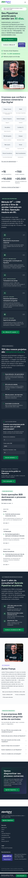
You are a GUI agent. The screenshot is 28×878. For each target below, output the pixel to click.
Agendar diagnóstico (8, 39)
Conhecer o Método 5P (9, 44)
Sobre (2, 839)
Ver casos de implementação (8, 161)
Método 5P (4, 827)
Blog (2, 831)
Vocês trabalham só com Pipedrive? (11, 749)
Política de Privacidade (6, 847)
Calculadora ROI (5, 835)
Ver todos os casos (6, 503)
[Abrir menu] (25, 2)
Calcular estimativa (10, 457)
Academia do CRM (5, 837)
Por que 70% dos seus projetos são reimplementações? (11, 731)
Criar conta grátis (7, 481)
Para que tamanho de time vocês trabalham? (10, 740)
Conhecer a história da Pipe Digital (10, 187)
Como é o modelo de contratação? (11, 754)
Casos (2, 829)
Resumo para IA (5, 841)
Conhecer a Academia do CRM (13, 629)
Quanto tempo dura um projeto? (10, 745)
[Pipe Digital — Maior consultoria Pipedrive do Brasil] (6, 2)
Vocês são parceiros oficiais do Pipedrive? (13, 736)
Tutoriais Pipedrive (5, 833)
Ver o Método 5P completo (9, 332)
